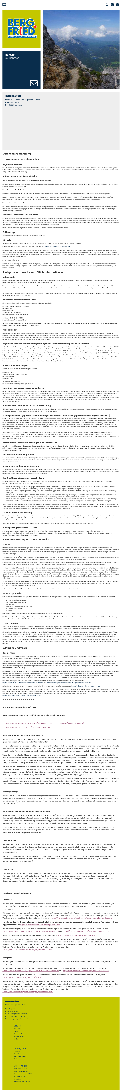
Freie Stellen (18, 1054)
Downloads (17, 1029)
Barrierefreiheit (19, 1036)
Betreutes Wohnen (20, 1076)
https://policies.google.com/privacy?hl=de (85, 686)
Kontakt (16, 1059)
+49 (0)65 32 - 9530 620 (19, 1014)
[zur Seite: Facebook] (117, 5)
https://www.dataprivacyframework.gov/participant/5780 (21, 695)
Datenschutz (18, 1034)
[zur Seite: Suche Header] (107, 5)
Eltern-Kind (17, 1079)
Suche (16, 1039)
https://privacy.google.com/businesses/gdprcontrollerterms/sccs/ (69, 683)
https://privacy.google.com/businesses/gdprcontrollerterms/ (22, 683)
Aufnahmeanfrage (20, 1056)
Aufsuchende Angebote (22, 1081)
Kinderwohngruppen (20, 1069)
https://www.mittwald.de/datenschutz (58, 247)
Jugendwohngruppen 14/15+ (23, 1074)
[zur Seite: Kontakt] (112, 5)
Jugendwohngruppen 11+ (22, 1071)
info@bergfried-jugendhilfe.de (21, 1019)
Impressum (17, 1031)
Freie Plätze (17, 1051)
